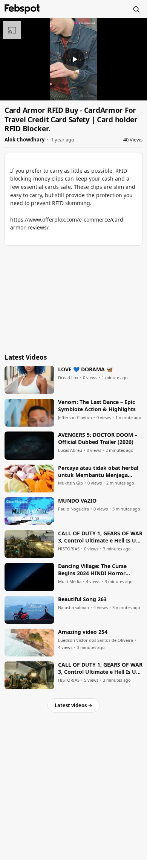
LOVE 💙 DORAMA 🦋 (85, 369)
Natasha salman (73, 607)
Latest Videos (26, 357)
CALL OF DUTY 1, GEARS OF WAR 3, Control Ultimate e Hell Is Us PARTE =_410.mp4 (100, 668)
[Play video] (73, 59)
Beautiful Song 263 (82, 599)
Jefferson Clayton (75, 417)
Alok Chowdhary (24, 139)
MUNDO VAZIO (77, 500)
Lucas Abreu (70, 450)
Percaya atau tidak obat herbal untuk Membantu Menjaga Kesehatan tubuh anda (98, 472)
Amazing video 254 (82, 632)
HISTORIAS (69, 549)
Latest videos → (73, 705)
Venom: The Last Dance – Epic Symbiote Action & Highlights (97, 406)
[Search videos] (136, 9)
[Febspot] (22, 9)
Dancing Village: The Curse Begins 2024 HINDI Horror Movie (92, 570)
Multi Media (69, 581)
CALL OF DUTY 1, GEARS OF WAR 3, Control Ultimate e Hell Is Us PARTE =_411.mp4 (100, 537)
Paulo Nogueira (73, 509)
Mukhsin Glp (70, 483)
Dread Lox (68, 377)
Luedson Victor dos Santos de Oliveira (95, 640)
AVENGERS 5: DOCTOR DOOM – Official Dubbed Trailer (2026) (97, 438)
